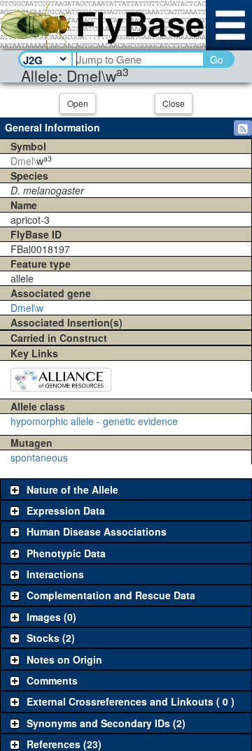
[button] (243, 128)
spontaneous (39, 457)
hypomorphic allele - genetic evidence (94, 421)
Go (216, 59)
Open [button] (77, 103)
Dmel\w (26, 308)
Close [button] (173, 103)
